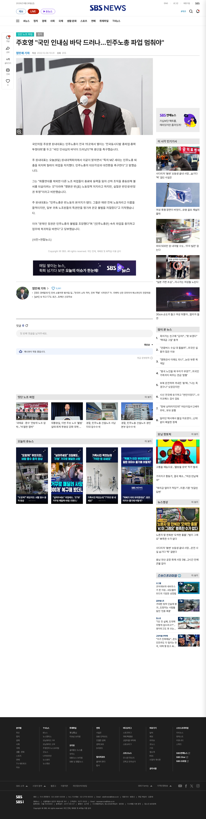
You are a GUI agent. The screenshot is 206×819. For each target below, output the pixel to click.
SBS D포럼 (181, 761)
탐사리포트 (100, 756)
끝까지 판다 (100, 761)
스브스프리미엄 (182, 727)
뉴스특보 (46, 763)
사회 (52, 21)
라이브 (152, 740)
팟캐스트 (179, 736)
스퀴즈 (179, 744)
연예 (93, 21)
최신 (18, 732)
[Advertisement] (84, 377)
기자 (151, 748)
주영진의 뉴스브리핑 (51, 748)
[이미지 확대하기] (19, 132)
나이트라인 (47, 756)
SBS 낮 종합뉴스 (76, 761)
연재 (98, 727)
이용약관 (64, 786)
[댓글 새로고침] (27, 326)
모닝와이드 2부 (49, 744)
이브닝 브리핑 (75, 736)
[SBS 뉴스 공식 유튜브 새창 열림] (180, 786)
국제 (61, 21)
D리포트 (99, 748)
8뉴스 (26, 21)
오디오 (72, 745)
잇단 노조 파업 (25, 34)
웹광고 (53, 786)
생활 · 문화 (20, 752)
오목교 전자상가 (129, 761)
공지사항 (153, 768)
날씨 (151, 732)
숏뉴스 (152, 744)
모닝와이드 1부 (49, 740)
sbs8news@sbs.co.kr (110, 797)
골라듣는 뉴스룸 (76, 750)
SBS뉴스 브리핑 (76, 758)
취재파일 (103, 21)
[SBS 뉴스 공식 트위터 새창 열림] (192, 786)
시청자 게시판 (155, 760)
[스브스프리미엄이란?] (180, 575)
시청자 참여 (39, 786)
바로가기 (153, 727)
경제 (44, 21)
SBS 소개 (22, 786)
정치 (35, 21)
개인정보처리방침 (80, 786)
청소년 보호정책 (150, 804)
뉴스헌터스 (47, 736)
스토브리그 (127, 744)
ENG (166, 3)
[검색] (191, 11)
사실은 (99, 732)
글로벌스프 (160, 601)
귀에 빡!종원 (128, 736)
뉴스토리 (46, 760)
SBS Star (181, 757)
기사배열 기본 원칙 (134, 804)
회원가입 (186, 3)
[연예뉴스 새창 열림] (178, 120)
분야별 (18, 727)
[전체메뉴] (17, 21)
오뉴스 (45, 752)
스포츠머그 (127, 732)
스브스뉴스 (127, 752)
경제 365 (100, 744)
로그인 (175, 3)
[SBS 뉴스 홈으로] (108, 8)
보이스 (72, 754)
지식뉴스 (179, 732)
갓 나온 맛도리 (128, 758)
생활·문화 (72, 21)
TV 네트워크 (21, 763)
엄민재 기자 (39, 288)
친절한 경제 (100, 740)
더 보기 (147, 396)
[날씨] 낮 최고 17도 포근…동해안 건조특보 (53, 297)
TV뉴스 (116, 21)
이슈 (18, 767)
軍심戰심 (73, 732)
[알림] (198, 11)
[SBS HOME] (197, 3)
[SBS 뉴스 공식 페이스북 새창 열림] (186, 786)
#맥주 (183, 11)
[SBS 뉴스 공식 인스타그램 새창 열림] (198, 786)
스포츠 (83, 21)
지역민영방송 (164, 786)
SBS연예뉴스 (181, 752)
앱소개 (152, 752)
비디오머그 (127, 727)
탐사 (98, 765)
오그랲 (158, 583)
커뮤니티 (179, 740)
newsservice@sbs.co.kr (105, 801)
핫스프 (158, 618)
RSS (151, 756)
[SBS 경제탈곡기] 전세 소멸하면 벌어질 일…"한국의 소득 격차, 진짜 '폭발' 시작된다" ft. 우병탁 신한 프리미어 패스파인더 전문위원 (92, 293)
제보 (151, 736)
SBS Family (145, 786)
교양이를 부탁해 (162, 636)
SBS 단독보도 (102, 736)
